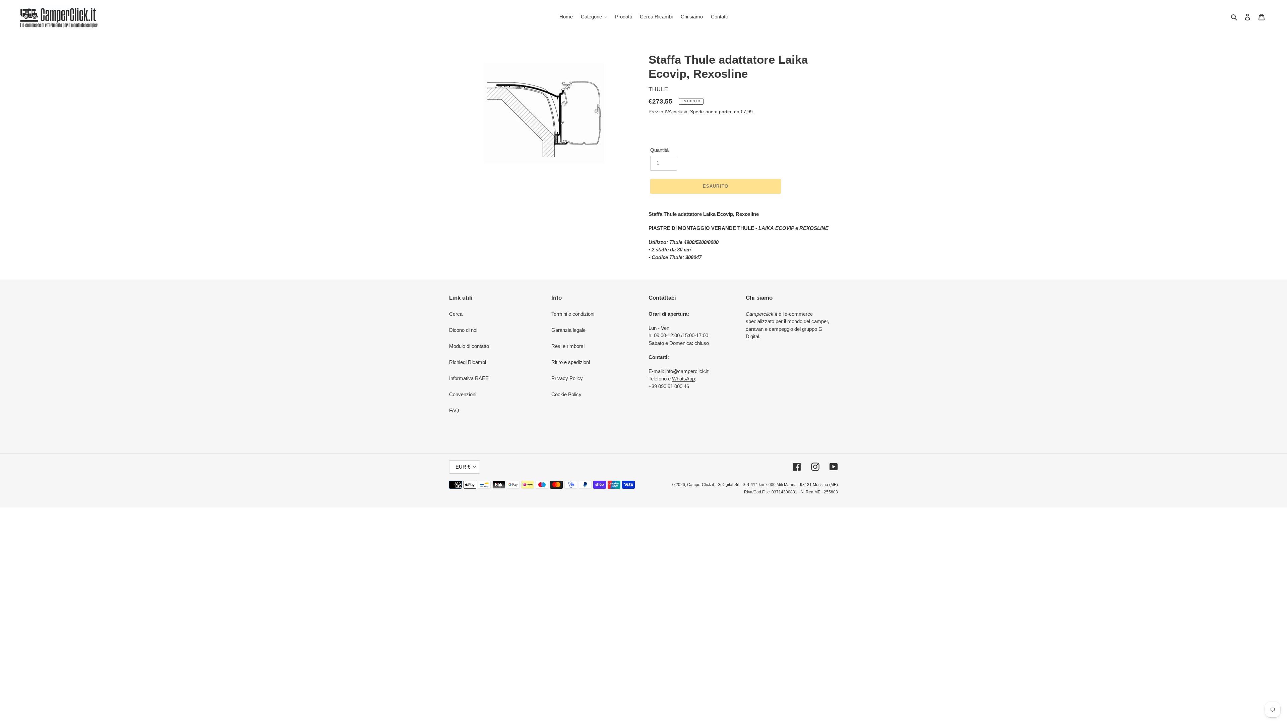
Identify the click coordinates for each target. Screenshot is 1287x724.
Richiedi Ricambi (467, 362)
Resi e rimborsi (568, 346)
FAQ (454, 410)
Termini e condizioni (572, 314)
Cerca (456, 314)
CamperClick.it (700, 484)
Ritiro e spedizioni (570, 362)
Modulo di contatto (469, 346)
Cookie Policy (566, 394)
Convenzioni (462, 394)
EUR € (462, 467)
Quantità (659, 150)
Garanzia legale (568, 330)
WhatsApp (683, 378)
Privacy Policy (567, 378)
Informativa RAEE (469, 378)
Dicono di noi (463, 330)
